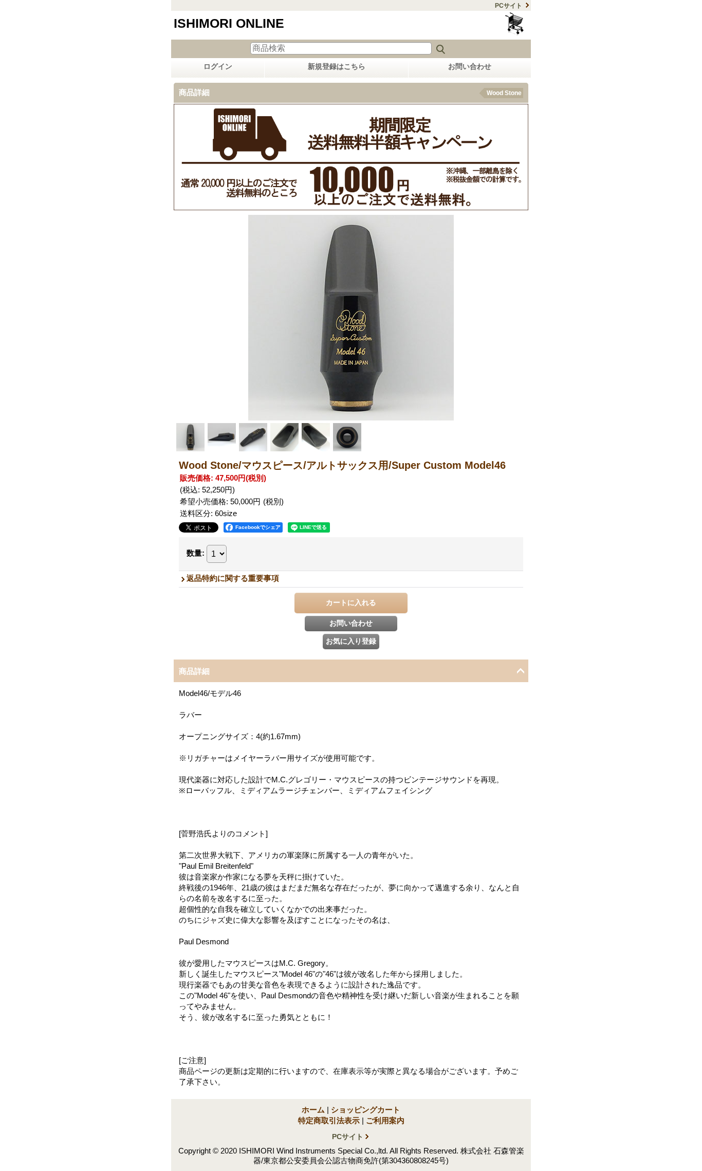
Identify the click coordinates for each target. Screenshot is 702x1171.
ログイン (218, 66)
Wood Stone (504, 93)
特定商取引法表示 (329, 1120)
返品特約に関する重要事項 (233, 578)
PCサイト (508, 5)
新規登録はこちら (336, 66)
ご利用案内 (385, 1120)
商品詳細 (194, 671)
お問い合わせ (469, 66)
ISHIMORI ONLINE (229, 23)
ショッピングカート (515, 23)
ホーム (313, 1109)
